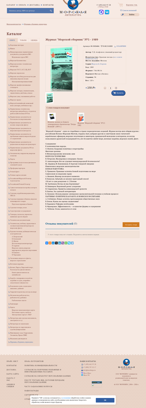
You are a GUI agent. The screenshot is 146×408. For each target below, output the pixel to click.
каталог (11, 5)
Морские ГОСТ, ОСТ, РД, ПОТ (20, 70)
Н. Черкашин (16, 255)
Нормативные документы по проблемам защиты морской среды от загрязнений (23, 136)
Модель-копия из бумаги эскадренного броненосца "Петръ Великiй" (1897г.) (62, 124)
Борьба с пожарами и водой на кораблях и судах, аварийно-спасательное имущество (21, 280)
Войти (131, 14)
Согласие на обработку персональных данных (48, 376)
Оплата (22, 5)
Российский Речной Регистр (20, 184)
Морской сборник (99, 64)
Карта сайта (13, 374)
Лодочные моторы (17, 45)
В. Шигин (15, 241)
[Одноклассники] (50, 243)
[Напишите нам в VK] (107, 12)
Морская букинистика (18, 60)
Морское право (15, 100)
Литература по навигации (19, 324)
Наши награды (32, 391)
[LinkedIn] (59, 243)
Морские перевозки (17, 73)
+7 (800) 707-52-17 (89, 367)
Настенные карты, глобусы (21, 312)
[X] (56, 243)
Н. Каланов (16, 253)
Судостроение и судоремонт (20, 211)
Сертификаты (31, 395)
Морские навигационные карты (23, 310)
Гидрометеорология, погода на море (23, 292)
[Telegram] (72, 243)
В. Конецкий (16, 239)
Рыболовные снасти (19, 300)
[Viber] (62, 243)
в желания (107, 46)
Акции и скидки (11, 385)
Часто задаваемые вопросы (38, 386)
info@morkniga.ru (89, 370)
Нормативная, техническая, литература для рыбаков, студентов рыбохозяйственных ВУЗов (23, 111)
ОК (105, 400)
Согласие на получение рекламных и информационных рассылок (43, 371)
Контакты (48, 5)
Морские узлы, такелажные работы (22, 96)
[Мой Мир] (53, 243)
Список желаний (129, 10)
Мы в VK (86, 375)
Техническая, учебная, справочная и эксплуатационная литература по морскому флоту (23, 225)
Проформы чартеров (17, 168)
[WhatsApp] (66, 243)
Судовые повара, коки (18, 208)
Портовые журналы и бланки (22, 204)
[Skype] (69, 243)
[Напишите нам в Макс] (101, 12)
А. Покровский (17, 237)
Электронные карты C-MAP (21, 315)
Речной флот (14, 172)
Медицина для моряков (18, 339)
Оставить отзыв (131, 224)
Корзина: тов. (131, 5)
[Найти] (50, 10)
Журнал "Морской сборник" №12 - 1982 (91, 124)
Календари (14, 304)
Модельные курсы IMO (20, 57)
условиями (66, 398)
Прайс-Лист (12, 361)
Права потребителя (34, 361)
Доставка (35, 5)
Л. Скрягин (15, 246)
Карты (12, 307)
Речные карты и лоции (18, 175)
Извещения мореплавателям (22, 82)
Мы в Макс (87, 373)
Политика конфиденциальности (41, 365)
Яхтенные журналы (17, 264)
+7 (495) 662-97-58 (103, 5)
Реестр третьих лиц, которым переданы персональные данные (44, 381)
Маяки (12, 49)
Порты (12, 159)
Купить (120, 92)
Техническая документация (20, 220)
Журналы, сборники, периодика (21, 342)
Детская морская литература (22, 243)
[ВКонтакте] (46, 243)
